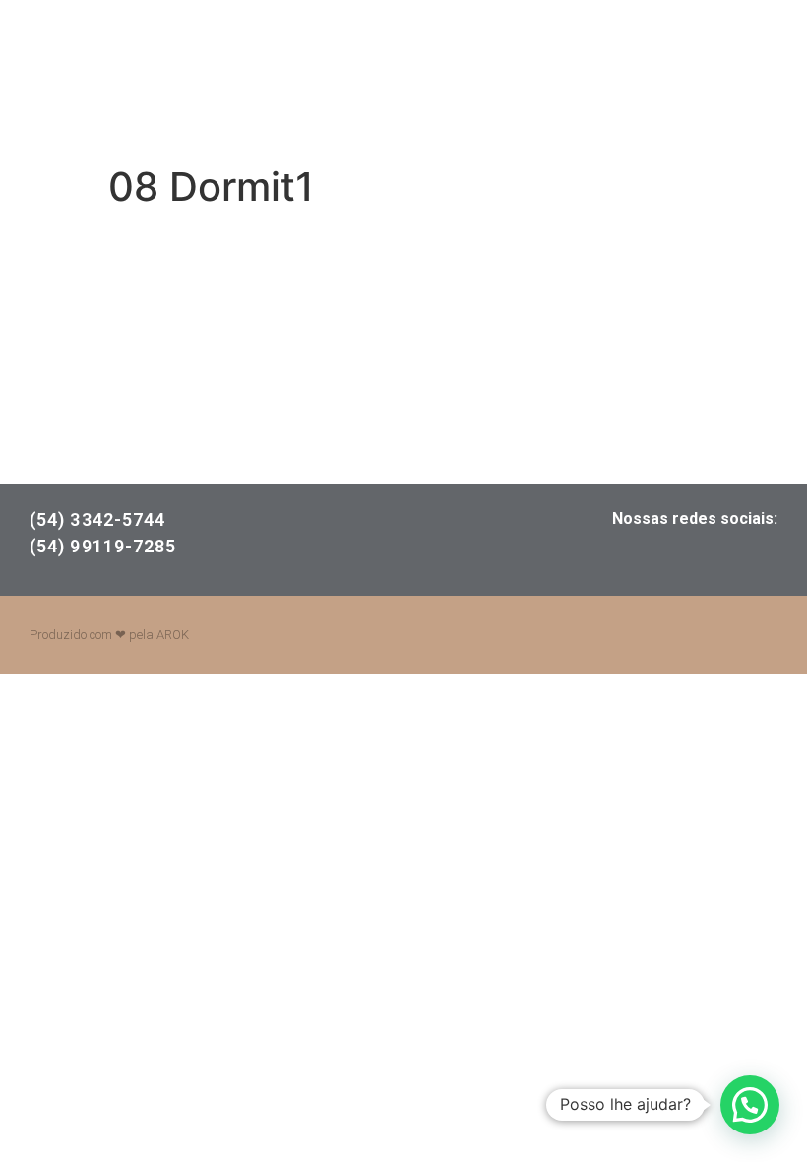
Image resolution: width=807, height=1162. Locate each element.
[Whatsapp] (762, 557)
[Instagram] (694, 557)
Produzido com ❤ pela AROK (109, 634)
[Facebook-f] (625, 557)
